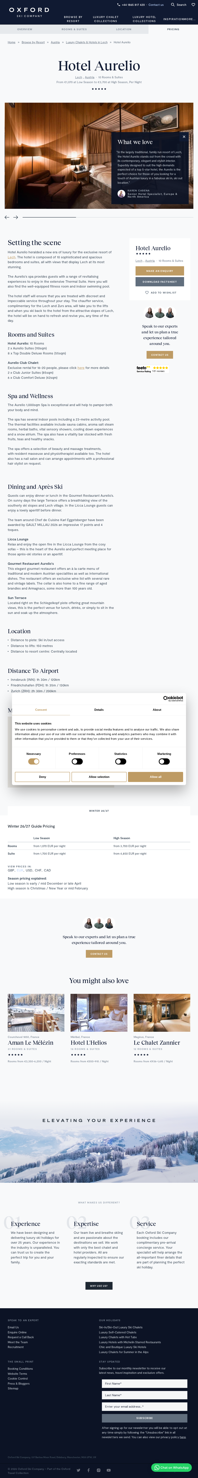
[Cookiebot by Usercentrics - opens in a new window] (166, 699)
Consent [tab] (41, 709)
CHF (38, 870)
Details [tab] (99, 709)
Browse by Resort (73, 19)
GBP (11, 870)
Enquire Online (17, 1332)
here (81, 368)
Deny (42, 777)
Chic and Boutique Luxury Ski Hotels (122, 1347)
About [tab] (157, 709)
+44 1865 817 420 (133, 4)
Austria (89, 77)
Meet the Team (18, 1342)
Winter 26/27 (99, 810)
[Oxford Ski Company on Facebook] (88, 1471)
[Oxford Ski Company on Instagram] (98, 1471)
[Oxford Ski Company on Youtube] (108, 1471)
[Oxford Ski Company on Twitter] (78, 1471)
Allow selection (99, 777)
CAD (47, 870)
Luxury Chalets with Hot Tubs (118, 1337)
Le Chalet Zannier (157, 1042)
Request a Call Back (21, 1337)
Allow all (155, 777)
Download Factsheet (160, 281)
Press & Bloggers (19, 1383)
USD (29, 870)
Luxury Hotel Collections (144, 19)
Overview (24, 29)
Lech (78, 77)
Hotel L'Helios (89, 1042)
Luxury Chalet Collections (106, 19)
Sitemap (13, 1388)
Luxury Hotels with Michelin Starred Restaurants (130, 1342)
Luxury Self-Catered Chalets (117, 1332)
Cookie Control (18, 1378)
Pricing (173, 29)
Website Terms (17, 1373)
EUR (20, 870)
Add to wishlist (164, 292)
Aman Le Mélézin (30, 1042)
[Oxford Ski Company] (29, 12)
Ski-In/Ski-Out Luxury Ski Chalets (121, 1327)
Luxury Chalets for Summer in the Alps (123, 1352)
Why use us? (99, 1285)
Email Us (13, 1327)
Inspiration (173, 19)
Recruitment (16, 1347)
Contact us (156, 4)
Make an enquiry (159, 270)
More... (190, 19)
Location (123, 29)
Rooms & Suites (74, 29)
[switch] (77, 761)
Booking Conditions (20, 1368)
